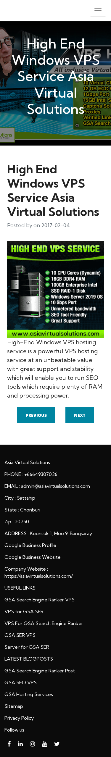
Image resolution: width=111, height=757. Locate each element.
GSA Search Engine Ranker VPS (39, 600)
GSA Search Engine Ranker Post (39, 671)
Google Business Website (32, 557)
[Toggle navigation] (98, 11)
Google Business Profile (30, 545)
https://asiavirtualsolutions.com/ (38, 576)
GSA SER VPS (20, 635)
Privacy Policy (19, 718)
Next (79, 415)
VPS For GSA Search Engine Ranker (43, 623)
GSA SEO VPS (20, 682)
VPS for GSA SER (24, 611)
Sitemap (13, 706)
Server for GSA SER (26, 647)
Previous (36, 415)
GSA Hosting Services (28, 694)
